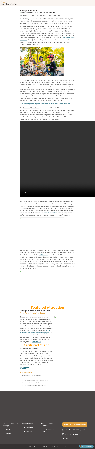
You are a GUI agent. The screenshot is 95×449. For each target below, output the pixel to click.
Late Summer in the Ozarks (29, 378)
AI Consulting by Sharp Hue (60, 447)
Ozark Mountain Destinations (49, 430)
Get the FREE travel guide (75, 430)
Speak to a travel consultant (75, 424)
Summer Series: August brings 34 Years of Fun (33, 385)
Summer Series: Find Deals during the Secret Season (35, 380)
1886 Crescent (43, 255)
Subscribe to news (72, 434)
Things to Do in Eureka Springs (11, 425)
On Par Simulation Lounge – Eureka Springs (33, 383)
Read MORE (36, 341)
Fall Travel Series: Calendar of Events (31, 375)
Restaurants (10, 433)
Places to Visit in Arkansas (46, 425)
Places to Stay (27, 424)
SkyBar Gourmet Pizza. (50, 213)
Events (8, 429)
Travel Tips (28, 431)
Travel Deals (29, 428)
